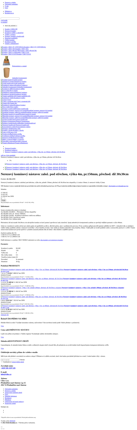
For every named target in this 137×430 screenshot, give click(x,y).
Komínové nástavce (21, 85)
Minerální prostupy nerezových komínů (39, 116)
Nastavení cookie (10, 403)
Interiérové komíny (20, 81)
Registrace (8, 398)
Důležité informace (11, 396)
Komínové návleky (21, 94)
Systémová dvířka (19, 136)
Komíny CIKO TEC (22, 49)
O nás (7, 6)
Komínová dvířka (10, 42)
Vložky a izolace (10, 34)
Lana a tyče (13, 132)
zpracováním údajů (18, 362)
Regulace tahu (15, 128)
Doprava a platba (10, 2)
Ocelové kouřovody (21, 119)
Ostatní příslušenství (21, 143)
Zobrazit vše (5, 315)
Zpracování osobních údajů (13, 392)
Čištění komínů (9, 40)
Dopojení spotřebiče (11, 38)
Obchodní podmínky (11, 4)
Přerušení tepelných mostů (27, 114)
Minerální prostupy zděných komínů (36, 118)
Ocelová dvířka (17, 134)
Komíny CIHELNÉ (11, 29)
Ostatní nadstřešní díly (23, 96)
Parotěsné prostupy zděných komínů (36, 112)
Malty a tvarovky (18, 139)
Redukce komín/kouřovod (27, 123)
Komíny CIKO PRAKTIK (28, 50)
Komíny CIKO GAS (22, 52)
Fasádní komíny (18, 80)
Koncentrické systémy (23, 127)
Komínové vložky (19, 98)
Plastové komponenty (23, 121)
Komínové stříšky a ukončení (14, 33)
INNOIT (12, 421)
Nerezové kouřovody (22, 125)
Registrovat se (9, 13)
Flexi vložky (14, 107)
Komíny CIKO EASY (24, 54)
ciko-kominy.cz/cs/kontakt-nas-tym (118, 186)
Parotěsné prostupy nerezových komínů (39, 110)
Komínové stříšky (19, 89)
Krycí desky (14, 90)
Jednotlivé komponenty (19, 78)
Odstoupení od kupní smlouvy (14, 401)
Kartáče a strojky (18, 130)
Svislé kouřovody (19, 83)
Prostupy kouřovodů (21, 109)
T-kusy (9, 99)
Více (2, 326)
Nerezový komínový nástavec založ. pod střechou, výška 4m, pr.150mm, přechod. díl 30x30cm (35, 152)
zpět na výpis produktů (8, 155)
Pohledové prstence (21, 92)
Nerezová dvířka (18, 137)
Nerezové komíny (10, 31)
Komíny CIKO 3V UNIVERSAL (35, 47)
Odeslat (22, 360)
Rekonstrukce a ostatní (19, 66)
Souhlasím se (13, 362)
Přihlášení (8, 400)
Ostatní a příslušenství (12, 43)
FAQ (6, 8)
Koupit (3, 200)
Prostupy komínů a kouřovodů (14, 36)
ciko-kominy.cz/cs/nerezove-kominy (51, 240)
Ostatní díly (13, 103)
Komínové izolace (19, 105)
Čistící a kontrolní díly (23, 101)
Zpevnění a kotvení (21, 141)
